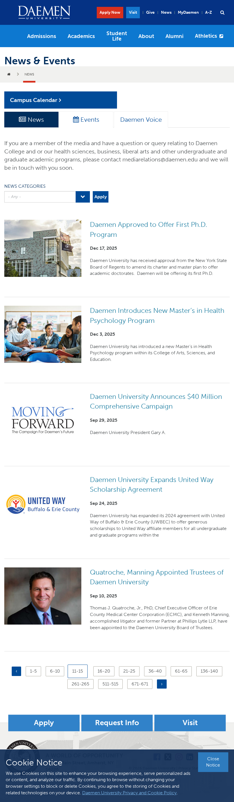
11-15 (80, 673)
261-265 (80, 684)
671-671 (140, 684)
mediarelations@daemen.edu (160, 159)
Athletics (206, 36)
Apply (44, 723)
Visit (133, 12)
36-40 (155, 671)
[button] (222, 12)
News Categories (25, 186)
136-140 (209, 671)
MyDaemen (188, 12)
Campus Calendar (33, 100)
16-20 (104, 671)
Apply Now (110, 12)
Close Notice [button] (213, 762)
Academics (81, 36)
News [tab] (35, 119)
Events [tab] (89, 119)
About (146, 36)
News (166, 12)
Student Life (116, 36)
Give (150, 12)
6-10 (55, 671)
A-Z (208, 12)
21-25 (129, 671)
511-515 (110, 684)
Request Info (117, 723)
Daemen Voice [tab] (141, 119)
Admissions (41, 36)
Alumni (174, 36)
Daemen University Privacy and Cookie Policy (129, 792)
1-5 (35, 671)
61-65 (181, 671)
